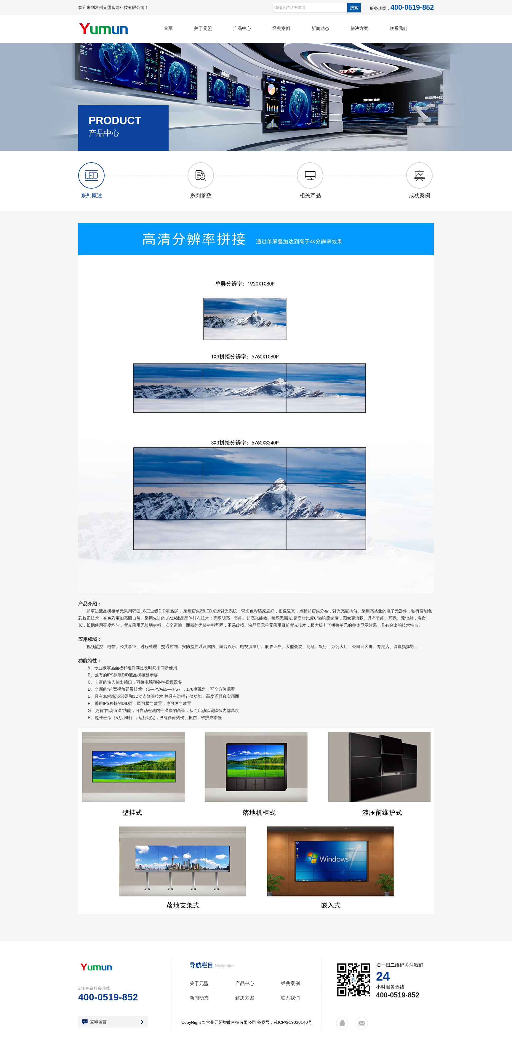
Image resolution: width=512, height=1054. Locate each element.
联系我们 (398, 28)
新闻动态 (320, 28)
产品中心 (242, 28)
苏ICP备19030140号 (293, 1022)
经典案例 (281, 28)
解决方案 (359, 28)
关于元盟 (203, 28)
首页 (168, 28)
